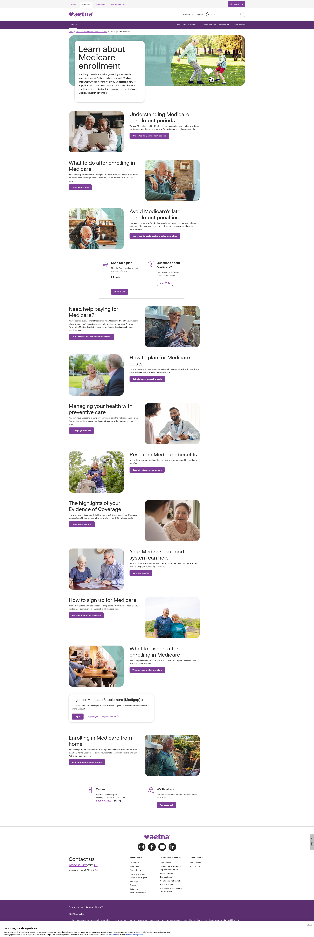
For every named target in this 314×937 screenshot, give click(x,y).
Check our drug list (138, 877)
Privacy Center (111, 934)
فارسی (236, 920)
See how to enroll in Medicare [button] (86, 615)
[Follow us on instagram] (141, 847)
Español (199, 14)
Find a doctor (135, 870)
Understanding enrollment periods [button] (149, 135)
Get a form (134, 889)
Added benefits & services (214, 24)
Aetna (73, 4)
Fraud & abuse (166, 884)
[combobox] (225, 14)
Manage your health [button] (81, 430)
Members (238, 24)
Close (309, 924)
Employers (134, 862)
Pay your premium (138, 892)
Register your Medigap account (101, 716)
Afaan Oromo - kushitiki (221, 920)
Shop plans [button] (119, 291)
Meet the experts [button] (140, 573)
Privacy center (166, 873)
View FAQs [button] (165, 283)
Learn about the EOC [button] (82, 524)
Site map (134, 881)
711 (118, 800)
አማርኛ (194, 920)
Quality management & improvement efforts (170, 868)
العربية (200, 920)
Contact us (188, 14)
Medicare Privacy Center (134, 934)
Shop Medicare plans (185, 24)
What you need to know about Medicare (91, 32)
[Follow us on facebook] (152, 847)
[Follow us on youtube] (162, 847)
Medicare (86, 4)
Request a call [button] (166, 805)
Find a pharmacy (137, 874)
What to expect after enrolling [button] (147, 670)
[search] (241, 14)
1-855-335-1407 (103, 800)
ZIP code (115, 277)
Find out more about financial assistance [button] (91, 336)
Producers (134, 866)
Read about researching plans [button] (147, 469)
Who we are (195, 862)
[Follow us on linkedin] (172, 847)
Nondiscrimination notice (171, 880)
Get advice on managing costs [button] (147, 379)
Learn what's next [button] (80, 187)
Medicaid (100, 4)
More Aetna (116, 4)
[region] (157, 929)
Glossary (133, 885)
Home (71, 32)
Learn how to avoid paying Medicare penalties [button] (154, 236)
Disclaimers (165, 862)
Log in (237, 4)
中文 (207, 920)
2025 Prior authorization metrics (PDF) (171, 890)
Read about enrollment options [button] (87, 762)
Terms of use (166, 877)
